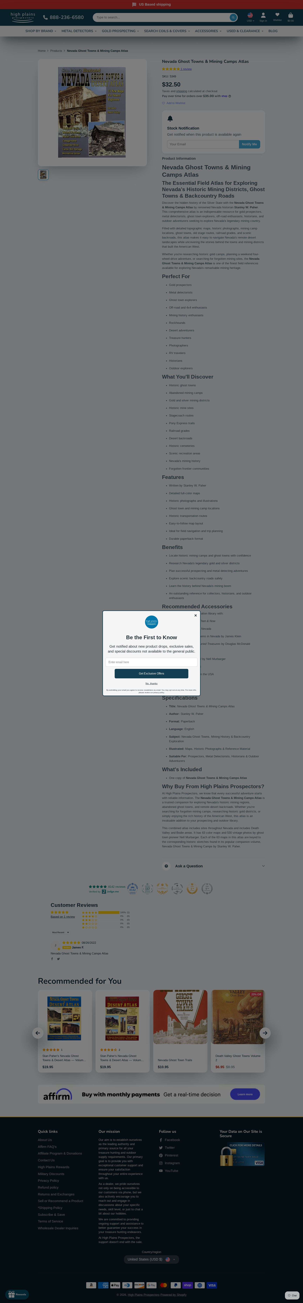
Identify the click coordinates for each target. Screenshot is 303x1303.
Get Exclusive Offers (151, 673)
